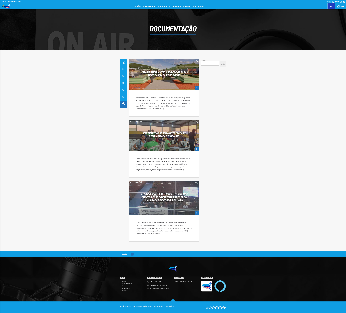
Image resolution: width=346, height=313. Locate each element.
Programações (176, 6)
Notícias (187, 6)
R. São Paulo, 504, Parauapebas (159, 288)
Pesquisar (203, 60)
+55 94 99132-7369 (156, 282)
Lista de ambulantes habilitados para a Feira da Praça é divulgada (164, 73)
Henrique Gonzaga (136, 87)
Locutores (163, 6)
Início (139, 6)
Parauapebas (139, 61)
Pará (131, 61)
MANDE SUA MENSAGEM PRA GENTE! (12, 1)
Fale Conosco (199, 6)
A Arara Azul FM (150, 6)
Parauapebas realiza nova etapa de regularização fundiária (164, 134)
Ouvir (342, 6)
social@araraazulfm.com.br (158, 285)
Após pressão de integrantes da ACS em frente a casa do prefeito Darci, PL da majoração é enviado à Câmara (164, 197)
